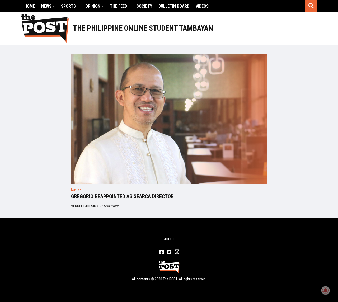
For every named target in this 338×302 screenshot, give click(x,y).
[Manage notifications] (325, 290)
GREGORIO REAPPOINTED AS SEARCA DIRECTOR (122, 196)
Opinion (92, 6)
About (169, 239)
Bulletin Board (173, 6)
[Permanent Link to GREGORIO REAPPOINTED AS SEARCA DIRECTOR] (169, 119)
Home (29, 6)
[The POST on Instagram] (177, 252)
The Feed (118, 6)
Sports (68, 6)
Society (144, 6)
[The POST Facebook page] (161, 252)
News (46, 6)
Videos (202, 6)
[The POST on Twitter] (169, 252)
